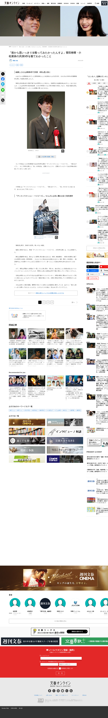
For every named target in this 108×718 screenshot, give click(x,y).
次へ (73, 302)
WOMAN (66, 3)
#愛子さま (19, 410)
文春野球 (89, 3)
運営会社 (84, 695)
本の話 (20, 708)
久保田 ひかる (102, 128)
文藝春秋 (59, 3)
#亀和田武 (42, 410)
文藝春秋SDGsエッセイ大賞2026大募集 (54, 389)
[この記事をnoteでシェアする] (2, 95)
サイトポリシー (75, 695)
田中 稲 (101, 144)
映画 (21, 65)
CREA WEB (14, 708)
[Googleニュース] (62, 690)
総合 (103, 80)
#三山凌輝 (58, 410)
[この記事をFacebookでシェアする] (2, 79)
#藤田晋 (78, 410)
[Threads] (58, 690)
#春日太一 (65, 410)
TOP (10, 46)
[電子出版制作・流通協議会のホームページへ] (41, 701)
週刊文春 (53, 3)
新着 (23, 3)
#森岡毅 (72, 410)
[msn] (66, 690)
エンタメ (14, 46)
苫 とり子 (101, 112)
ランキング (29, 3)
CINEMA (72, 3)
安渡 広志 (99, 212)
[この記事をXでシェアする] (2, 74)
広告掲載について (38, 695)
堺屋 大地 (15, 60)
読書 (78, 3)
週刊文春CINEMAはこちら (16, 308)
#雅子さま (12, 410)
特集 (43, 3)
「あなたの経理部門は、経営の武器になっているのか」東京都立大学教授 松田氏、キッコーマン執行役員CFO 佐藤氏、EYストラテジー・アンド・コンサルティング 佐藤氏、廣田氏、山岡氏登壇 (17, 393)
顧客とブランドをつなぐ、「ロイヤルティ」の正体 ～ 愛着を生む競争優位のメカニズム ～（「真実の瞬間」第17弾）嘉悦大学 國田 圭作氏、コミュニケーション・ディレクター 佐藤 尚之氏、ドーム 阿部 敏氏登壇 (74, 393)
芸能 (17, 65)
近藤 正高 (101, 184)
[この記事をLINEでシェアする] (2, 90)
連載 (48, 3)
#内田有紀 (34, 410)
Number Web (5, 708)
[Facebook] (49, 690)
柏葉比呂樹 (102, 154)
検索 (98, 3)
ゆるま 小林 (102, 98)
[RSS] (71, 690)
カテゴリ (36, 3)
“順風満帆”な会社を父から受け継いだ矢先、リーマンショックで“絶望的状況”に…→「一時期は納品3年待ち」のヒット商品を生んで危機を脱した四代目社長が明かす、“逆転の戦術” (36, 393)
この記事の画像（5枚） (48, 156)
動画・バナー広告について (62, 695)
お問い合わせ (49, 695)
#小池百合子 (50, 410)
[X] (53, 690)
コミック (83, 3)
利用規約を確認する (53, 668)
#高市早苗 (27, 410)
